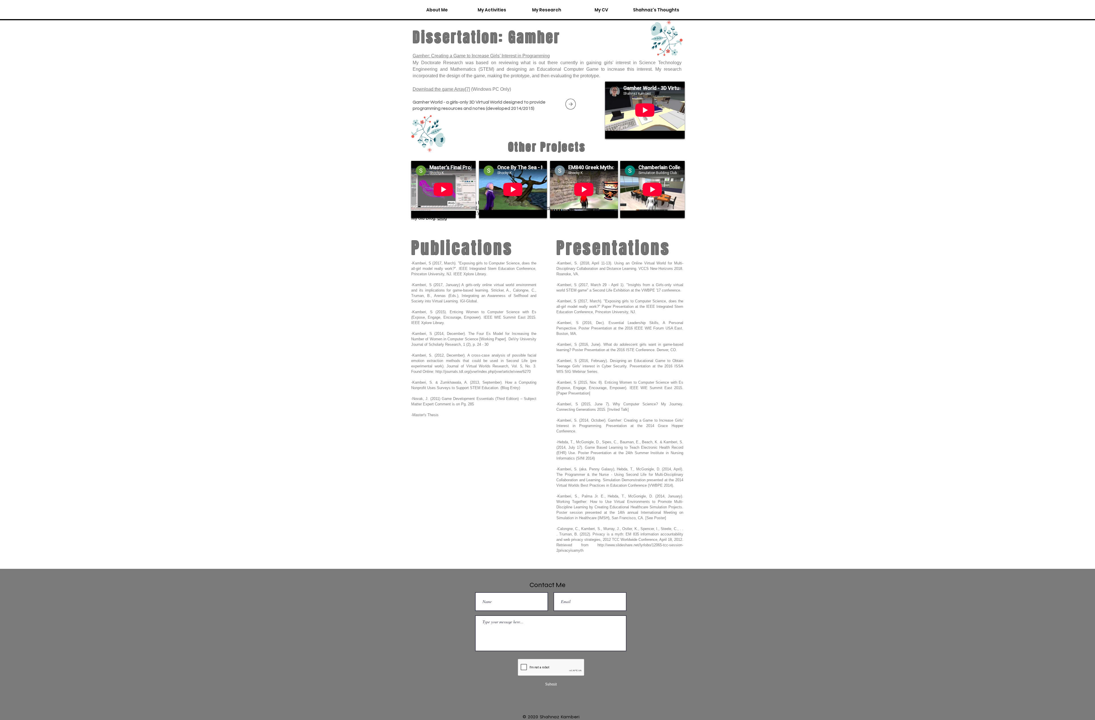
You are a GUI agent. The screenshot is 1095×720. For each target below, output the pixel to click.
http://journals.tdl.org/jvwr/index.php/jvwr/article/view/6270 (483, 371)
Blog (442, 218)
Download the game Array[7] (441, 89)
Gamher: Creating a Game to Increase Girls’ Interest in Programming (481, 55)
